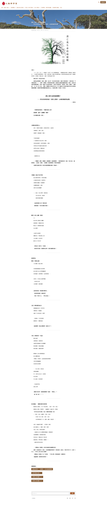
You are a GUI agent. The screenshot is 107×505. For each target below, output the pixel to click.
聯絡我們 (103, 2)
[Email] (75, 498)
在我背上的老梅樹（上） (37, 477)
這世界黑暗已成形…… (36, 473)
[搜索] (98, 2)
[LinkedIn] (72, 498)
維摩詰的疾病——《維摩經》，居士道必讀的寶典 (42, 469)
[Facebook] (67, 498)
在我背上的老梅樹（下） (37, 480)
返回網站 (33, 498)
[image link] (10, 3)
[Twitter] (70, 498)
